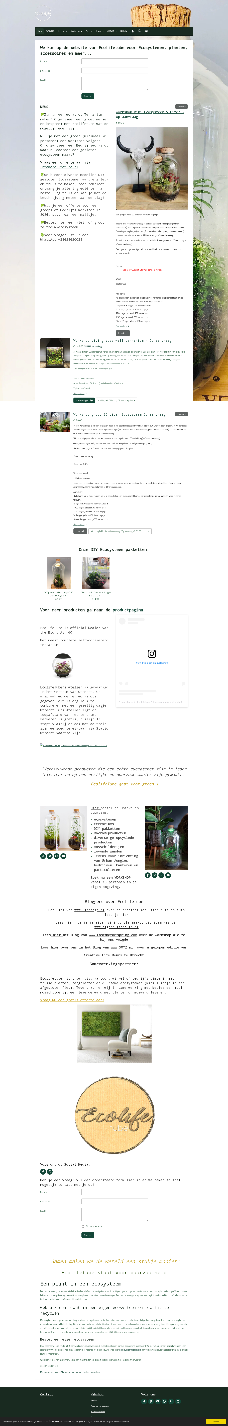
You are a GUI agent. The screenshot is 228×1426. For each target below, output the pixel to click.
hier (62, 222)
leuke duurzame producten (130, 1349)
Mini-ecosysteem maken (71, 1372)
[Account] (132, 31)
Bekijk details (121, 326)
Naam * (43, 61)
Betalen (94, 1400)
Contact (46, 1394)
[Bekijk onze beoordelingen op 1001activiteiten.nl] (73, 745)
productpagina (128, 609)
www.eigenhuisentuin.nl (116, 927)
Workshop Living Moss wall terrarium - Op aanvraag (122, 340)
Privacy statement (98, 1411)
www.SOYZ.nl (122, 947)
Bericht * (43, 80)
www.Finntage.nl (89, 910)
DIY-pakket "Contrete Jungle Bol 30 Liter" (96, 594)
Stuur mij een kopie (94, 1226)
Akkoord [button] (216, 1421)
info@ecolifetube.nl (59, 167)
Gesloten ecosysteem (91, 1372)
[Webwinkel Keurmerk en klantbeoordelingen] (47, 754)
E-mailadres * (45, 70)
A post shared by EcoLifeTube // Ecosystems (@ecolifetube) (150, 702)
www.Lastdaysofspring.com (113, 935)
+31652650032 (70, 239)
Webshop (97, 1394)
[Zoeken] (139, 30)
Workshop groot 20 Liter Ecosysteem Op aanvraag (119, 414)
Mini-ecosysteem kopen (50, 1372)
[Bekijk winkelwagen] (146, 31)
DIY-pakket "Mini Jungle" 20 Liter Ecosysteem (58, 594)
